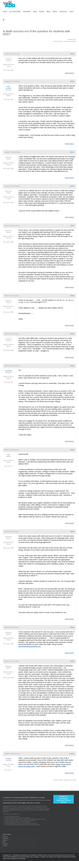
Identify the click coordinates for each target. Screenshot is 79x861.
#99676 (72, 81)
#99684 (72, 531)
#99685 (72, 627)
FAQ (4, 842)
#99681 (72, 334)
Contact (5, 845)
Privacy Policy (6, 857)
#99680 (72, 295)
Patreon (5, 840)
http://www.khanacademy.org (29, 646)
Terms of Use (68, 855)
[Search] (3, 19)
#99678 (72, 186)
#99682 (72, 365)
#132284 (71, 753)
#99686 (72, 661)
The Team (5, 838)
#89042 (72, 54)
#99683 (72, 449)
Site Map (5, 843)
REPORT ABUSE (69, 73)
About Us (5, 836)
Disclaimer (22, 858)
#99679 (72, 225)
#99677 (72, 152)
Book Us (64, 799)
